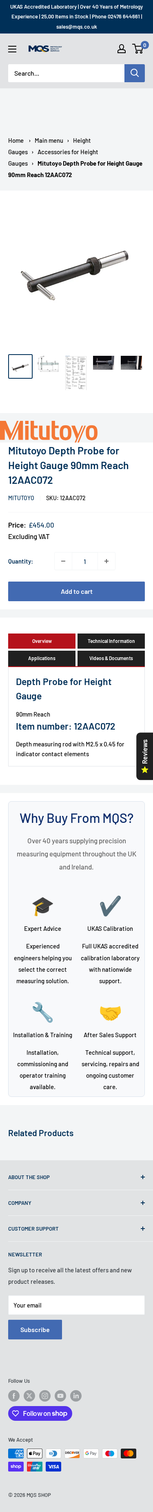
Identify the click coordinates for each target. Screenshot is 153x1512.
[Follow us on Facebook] (14, 1396)
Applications (41, 658)
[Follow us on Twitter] (29, 1396)
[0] (138, 49)
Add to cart (77, 591)
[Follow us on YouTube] (60, 1396)
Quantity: (20, 561)
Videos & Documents (111, 658)
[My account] (122, 48)
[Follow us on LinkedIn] (76, 1396)
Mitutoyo (21, 497)
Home (16, 140)
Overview (42, 641)
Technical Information (111, 641)
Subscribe (35, 1329)
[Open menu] (12, 49)
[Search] (134, 73)
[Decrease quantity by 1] (63, 561)
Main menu (49, 140)
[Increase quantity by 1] (106, 561)
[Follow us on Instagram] (45, 1396)
